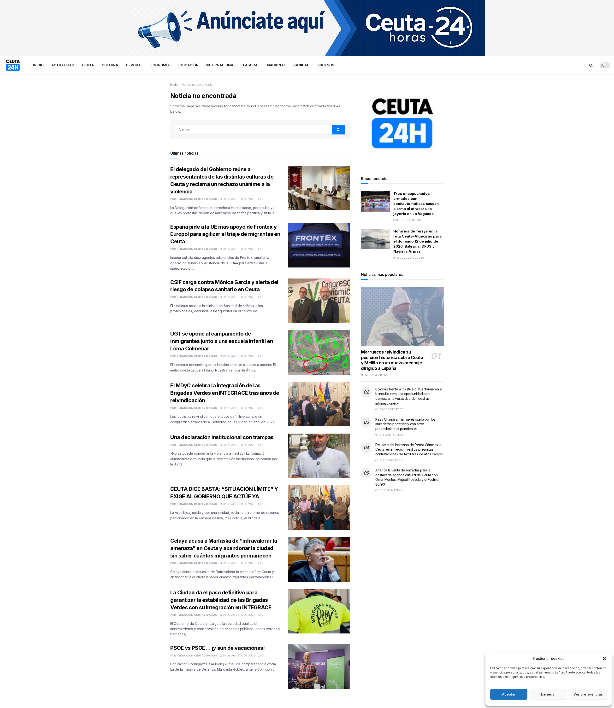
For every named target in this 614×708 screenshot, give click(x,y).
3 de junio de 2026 (410, 220)
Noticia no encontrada (197, 84)
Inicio (38, 65)
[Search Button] (591, 65)
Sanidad (301, 65)
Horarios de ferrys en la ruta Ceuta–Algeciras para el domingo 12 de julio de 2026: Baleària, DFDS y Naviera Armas (417, 241)
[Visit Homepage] (13, 65)
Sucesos (325, 65)
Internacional (220, 65)
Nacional (276, 65)
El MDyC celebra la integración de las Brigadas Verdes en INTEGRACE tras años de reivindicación (224, 392)
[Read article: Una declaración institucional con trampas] (319, 456)
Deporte (134, 65)
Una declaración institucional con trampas (221, 437)
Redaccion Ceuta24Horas (197, 199)
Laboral (251, 65)
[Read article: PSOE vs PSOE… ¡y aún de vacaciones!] (319, 666)
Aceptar (509, 694)
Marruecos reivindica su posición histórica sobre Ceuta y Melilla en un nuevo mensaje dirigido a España (392, 360)
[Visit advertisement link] (307, 28)
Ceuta (88, 65)
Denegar (548, 694)
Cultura (110, 65)
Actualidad (62, 65)
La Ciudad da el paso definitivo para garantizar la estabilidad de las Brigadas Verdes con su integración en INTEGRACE (220, 599)
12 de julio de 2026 (410, 257)
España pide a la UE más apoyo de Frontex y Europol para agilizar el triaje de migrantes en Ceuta (225, 234)
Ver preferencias (588, 694)
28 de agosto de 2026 (238, 199)
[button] (604, 658)
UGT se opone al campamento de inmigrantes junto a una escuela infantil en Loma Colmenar (221, 341)
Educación (188, 65)
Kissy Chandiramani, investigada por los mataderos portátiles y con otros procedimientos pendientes (405, 424)
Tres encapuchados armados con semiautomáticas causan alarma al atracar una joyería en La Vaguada (416, 203)
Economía (160, 65)
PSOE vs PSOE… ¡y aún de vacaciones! (217, 648)
